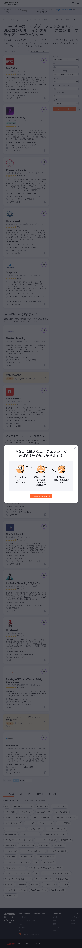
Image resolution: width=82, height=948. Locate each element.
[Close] (75, 447)
